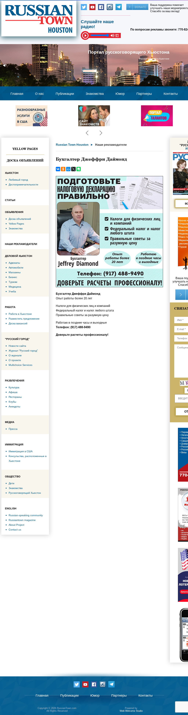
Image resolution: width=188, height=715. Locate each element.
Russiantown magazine (22, 520)
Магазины (15, 272)
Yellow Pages (25, 149)
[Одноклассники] (63, 169)
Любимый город (18, 179)
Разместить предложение (24, 318)
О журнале (15, 355)
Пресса (13, 428)
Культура (14, 387)
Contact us (15, 529)
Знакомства (95, 94)
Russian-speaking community (26, 515)
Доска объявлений (25, 160)
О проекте (15, 360)
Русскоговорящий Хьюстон (25, 492)
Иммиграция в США (20, 451)
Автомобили (16, 267)
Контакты (171, 94)
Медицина (15, 286)
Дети (11, 483)
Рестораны (15, 396)
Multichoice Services (20, 364)
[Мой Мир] (68, 169)
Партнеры (144, 94)
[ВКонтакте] (58, 169)
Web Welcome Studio (131, 710)
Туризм (13, 281)
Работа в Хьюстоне (20, 313)
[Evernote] (78, 169)
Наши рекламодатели (111, 144)
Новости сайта (17, 345)
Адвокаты (14, 262)
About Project (16, 524)
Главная (16, 94)
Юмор (120, 94)
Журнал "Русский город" (23, 350)
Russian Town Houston (72, 144)
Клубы (12, 401)
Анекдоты (14, 406)
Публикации (65, 94)
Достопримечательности (23, 184)
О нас (39, 94)
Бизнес (13, 277)
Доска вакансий (18, 323)
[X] (73, 169)
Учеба (12, 291)
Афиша (13, 392)
